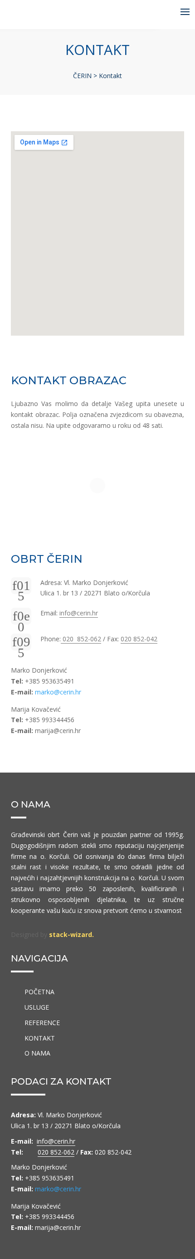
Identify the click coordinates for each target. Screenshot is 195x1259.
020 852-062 (81, 638)
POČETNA (39, 991)
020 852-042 (139, 638)
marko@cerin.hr (58, 692)
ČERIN (83, 75)
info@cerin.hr (78, 613)
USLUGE (36, 1007)
